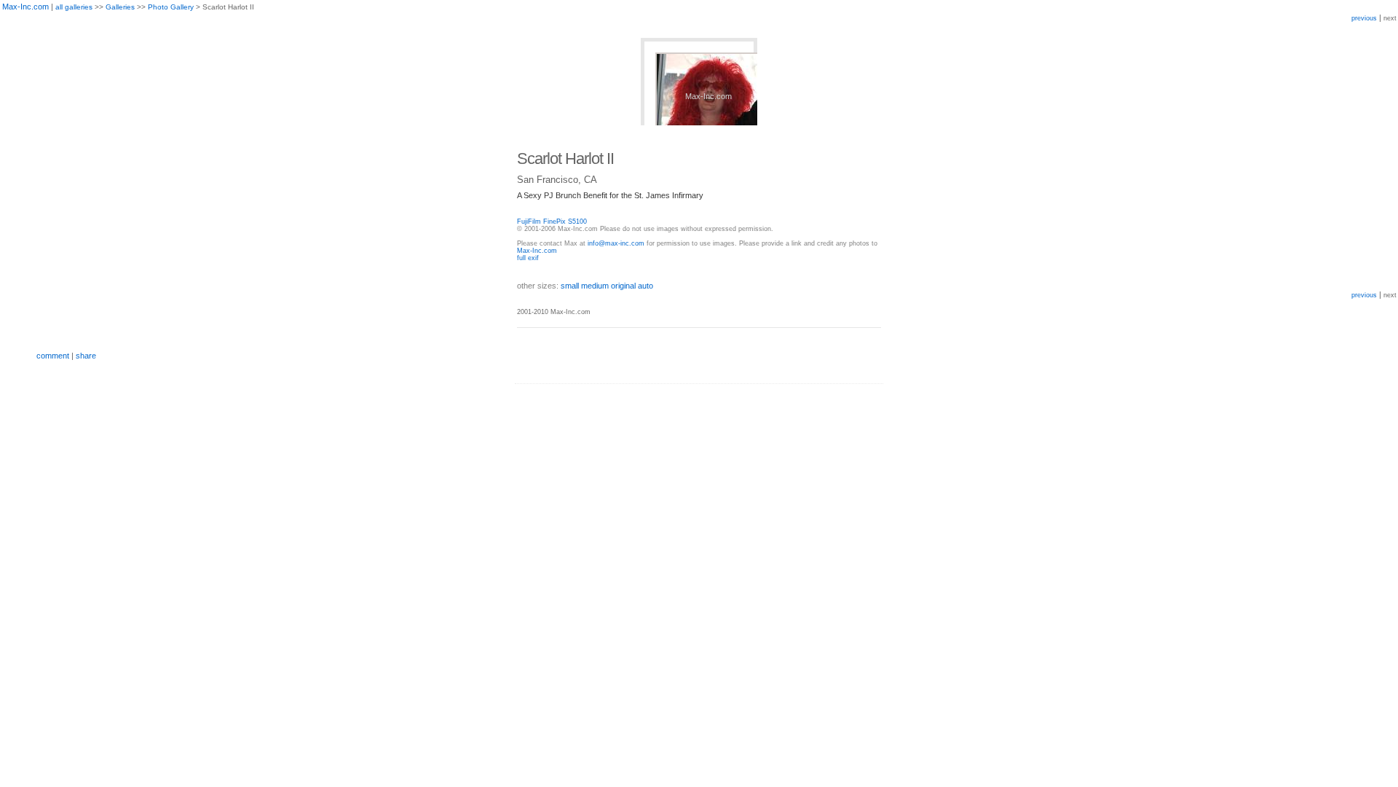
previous (1364, 18)
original (623, 285)
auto (645, 285)
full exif (528, 258)
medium (595, 285)
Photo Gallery (171, 7)
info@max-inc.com (616, 243)
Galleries (120, 7)
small (570, 285)
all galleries (73, 7)
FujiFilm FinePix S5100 (552, 221)
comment (52, 355)
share (86, 355)
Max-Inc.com (25, 6)
